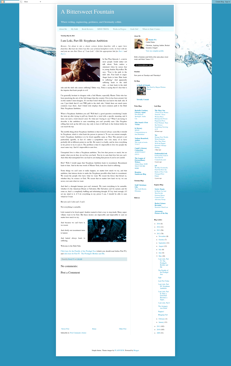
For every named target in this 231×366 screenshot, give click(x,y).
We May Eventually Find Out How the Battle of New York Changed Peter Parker (161, 172)
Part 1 (121, 51)
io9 (156, 165)
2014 (159, 227)
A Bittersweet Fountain (87, 11)
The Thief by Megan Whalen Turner (156, 88)
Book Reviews (87, 29)
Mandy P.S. (152, 40)
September (162, 243)
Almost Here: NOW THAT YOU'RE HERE (141, 166)
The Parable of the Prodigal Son (163, 272)
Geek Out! (134, 29)
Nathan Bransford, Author (141, 139)
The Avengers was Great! (163, 307)
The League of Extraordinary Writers (140, 160)
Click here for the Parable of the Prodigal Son (78, 251)
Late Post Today (163, 281)
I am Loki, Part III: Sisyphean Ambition (164, 286)
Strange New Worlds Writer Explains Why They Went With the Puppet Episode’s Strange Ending (161, 142)
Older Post (122, 329)
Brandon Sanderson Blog (140, 173)
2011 (159, 326)
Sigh (159, 277)
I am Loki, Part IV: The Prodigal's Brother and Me (163, 263)
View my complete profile (155, 51)
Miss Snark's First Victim (141, 123)
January (161, 322)
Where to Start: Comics (151, 29)
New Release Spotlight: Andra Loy (140, 116)
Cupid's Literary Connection (141, 149)
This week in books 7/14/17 (141, 143)
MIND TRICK (103, 29)
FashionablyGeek (161, 153)
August (161, 246)
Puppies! (161, 311)
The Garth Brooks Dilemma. (140, 190)
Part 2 (63, 54)
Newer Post (65, 329)
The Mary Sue (160, 110)
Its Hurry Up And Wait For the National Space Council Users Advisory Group (160, 195)
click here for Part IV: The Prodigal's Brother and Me (84, 253)
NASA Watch (159, 189)
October (162, 239)
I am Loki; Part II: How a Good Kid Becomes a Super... (163, 295)
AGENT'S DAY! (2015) (140, 153)
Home (94, 329)
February (162, 319)
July (160, 249)
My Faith (74, 29)
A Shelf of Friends (143, 85)
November (162, 236)
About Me (63, 29)
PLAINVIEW (119, 350)
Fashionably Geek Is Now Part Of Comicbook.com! (161, 157)
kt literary (138, 128)
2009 (159, 333)
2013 (159, 230)
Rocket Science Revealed (160, 204)
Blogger (136, 350)
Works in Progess (119, 29)
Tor (156, 135)
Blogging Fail (163, 315)
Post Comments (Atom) (78, 333)
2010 (159, 329)
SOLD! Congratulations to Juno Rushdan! (141, 132)
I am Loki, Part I (164, 303)
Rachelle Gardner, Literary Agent (141, 111)
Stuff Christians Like (140, 186)
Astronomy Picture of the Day (161, 212)
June (160, 253)
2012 (159, 233)
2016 (159, 223)
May (160, 256)
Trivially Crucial (143, 99)
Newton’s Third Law (161, 207)
